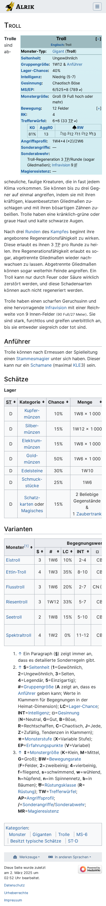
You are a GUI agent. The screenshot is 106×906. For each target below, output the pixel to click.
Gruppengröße (35, 64)
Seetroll (14, 617)
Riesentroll (16, 601)
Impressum (13, 900)
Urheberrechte (16, 893)
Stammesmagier (32, 358)
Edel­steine (32, 470)
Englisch (57, 45)
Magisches (32, 510)
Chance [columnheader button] (56, 402)
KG (32, 127)
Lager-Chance (34, 70)
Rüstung (26, 791)
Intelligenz (30, 76)
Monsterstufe (38, 739)
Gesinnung (31, 83)
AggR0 (46, 127)
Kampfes (59, 231)
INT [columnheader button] (80, 551)
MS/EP (27, 89)
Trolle (64, 834)
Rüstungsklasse (60, 785)
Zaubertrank (89, 514)
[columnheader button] (11, 402)
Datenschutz (14, 885)
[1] (26, 546)
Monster (17, 834)
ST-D (73, 841)
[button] (98, 39)
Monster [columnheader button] (17, 547)
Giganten (42, 834)
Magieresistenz (35, 171)
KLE (77, 365)
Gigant (58, 51)
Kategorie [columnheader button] (30, 402)
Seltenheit (30, 58)
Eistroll (13, 560)
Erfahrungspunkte (44, 745)
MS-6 (82, 834)
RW (80, 127)
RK (23, 114)
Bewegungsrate (65, 759)
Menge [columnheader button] (84, 402)
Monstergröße (34, 96)
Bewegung (31, 108)
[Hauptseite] (19, 7)
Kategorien (17, 828)
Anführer (74, 64)
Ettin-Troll (16, 572)
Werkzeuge (28, 857)
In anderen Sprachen (71, 857)
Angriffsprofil (33, 141)
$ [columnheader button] (37, 551)
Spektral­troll (18, 635)
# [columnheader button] (50, 551)
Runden (32, 231)
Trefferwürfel (33, 120)
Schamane (41, 365)
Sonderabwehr (35, 153)
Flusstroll (15, 587)
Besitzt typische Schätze (35, 841)
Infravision (61, 165)
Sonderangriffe (35, 147)
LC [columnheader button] (65, 551)
